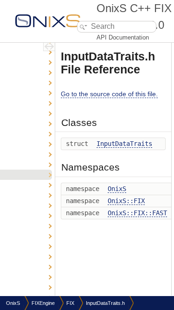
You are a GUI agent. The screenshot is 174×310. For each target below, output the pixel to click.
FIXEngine (43, 303)
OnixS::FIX (126, 200)
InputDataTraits (124, 143)
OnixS (117, 188)
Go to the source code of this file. (109, 94)
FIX (70, 303)
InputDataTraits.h (105, 303)
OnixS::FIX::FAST (137, 213)
